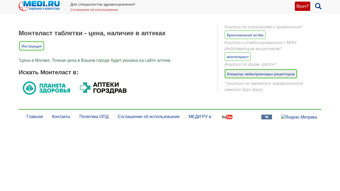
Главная (35, 116)
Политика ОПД (94, 116)
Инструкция (32, 46)
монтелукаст (238, 56)
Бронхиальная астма (245, 34)
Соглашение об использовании (94, 9)
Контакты (61, 116)
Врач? (302, 6)
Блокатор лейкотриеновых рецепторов (261, 73)
